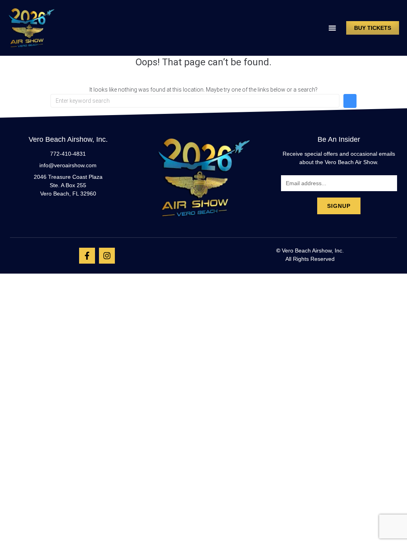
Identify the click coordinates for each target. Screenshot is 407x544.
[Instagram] (107, 256)
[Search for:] (194, 101)
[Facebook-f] (87, 256)
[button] (332, 28)
